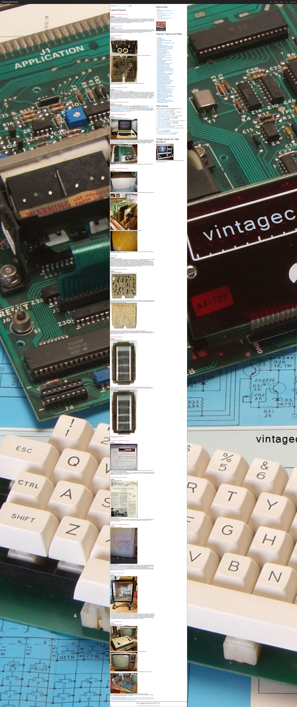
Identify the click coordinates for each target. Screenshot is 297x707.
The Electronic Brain (161, 119)
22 (116, 698)
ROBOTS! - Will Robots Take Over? (164, 113)
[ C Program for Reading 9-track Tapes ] (121, 91)
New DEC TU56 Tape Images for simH (119, 14)
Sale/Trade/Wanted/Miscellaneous (163, 15)
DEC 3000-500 (131, 472)
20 (113, 698)
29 (129, 698)
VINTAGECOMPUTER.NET (9, 2)
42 (152, 698)
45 (114, 700)
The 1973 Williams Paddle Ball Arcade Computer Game (167, 115)
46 (116, 700)
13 (144, 697)
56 (134, 700)
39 (146, 698)
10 (138, 697)
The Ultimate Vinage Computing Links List (165, 17)
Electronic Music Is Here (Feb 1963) (119, 477)
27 (125, 698)
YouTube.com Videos (161, 14)
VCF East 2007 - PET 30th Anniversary (164, 118)
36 (141, 698)
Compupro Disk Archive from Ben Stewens (118, 29)
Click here (134, 32)
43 (111, 700)
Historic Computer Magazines (162, 126)
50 (123, 700)
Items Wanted (114, 255)
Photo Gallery (159, 16)
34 (137, 698)
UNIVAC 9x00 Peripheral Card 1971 (119, 269)
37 (143, 698)
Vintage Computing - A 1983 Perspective (164, 123)
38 (145, 698)
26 (123, 698)
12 (142, 697)
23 (118, 698)
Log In (286, 2)
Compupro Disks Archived (116, 26)
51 (125, 700)
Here (138, 259)
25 (121, 698)
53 (129, 700)
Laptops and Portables (161, 124)
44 (113, 700)
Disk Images (159, 11)
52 (127, 700)
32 (134, 698)
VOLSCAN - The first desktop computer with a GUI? (167, 112)
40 (148, 698)
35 (139, 698)
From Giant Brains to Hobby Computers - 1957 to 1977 (167, 125)
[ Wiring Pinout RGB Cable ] (119, 118)
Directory (276, 2)
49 (121, 700)
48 (120, 700)
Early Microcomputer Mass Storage (164, 134)
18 (152, 697)
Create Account (293, 2)
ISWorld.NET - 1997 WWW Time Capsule (120, 440)
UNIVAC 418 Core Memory (117, 337)
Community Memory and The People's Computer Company (168, 120)
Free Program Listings (161, 130)
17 (151, 697)
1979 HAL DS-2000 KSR (116, 621)
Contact (281, 2)
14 (145, 697)
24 (120, 698)
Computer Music (160, 131)
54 (130, 700)
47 (118, 700)
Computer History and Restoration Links (120, 102)
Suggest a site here (128, 105)
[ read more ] (128, 22)
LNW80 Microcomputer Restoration (118, 114)
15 (147, 697)
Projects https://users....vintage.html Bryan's (142, 110)
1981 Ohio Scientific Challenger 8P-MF (119, 168)
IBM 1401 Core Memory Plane (117, 573)
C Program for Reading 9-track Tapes (119, 87)
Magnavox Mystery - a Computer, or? (164, 114)
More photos (112, 84)
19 (111, 698)
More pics (112, 694)
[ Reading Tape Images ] (118, 18)
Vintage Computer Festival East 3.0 (163, 109)
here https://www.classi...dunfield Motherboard (128, 109)
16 (149, 697)
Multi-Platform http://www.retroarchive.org (123, 107)
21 (114, 698)
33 (136, 698)
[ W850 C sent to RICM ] (118, 39)
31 (132, 698)
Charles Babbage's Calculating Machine (164, 121)
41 (150, 698)
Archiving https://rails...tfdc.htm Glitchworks (120, 110)
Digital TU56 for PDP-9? (116, 35)
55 (132, 700)
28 (127, 698)
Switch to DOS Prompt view (162, 19)
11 (140, 697)
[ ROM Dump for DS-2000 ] (119, 625)
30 (130, 698)
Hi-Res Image (140, 473)
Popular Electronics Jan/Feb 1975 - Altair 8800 (166, 132)
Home (271, 2)
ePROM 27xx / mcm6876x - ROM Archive (120, 524)
